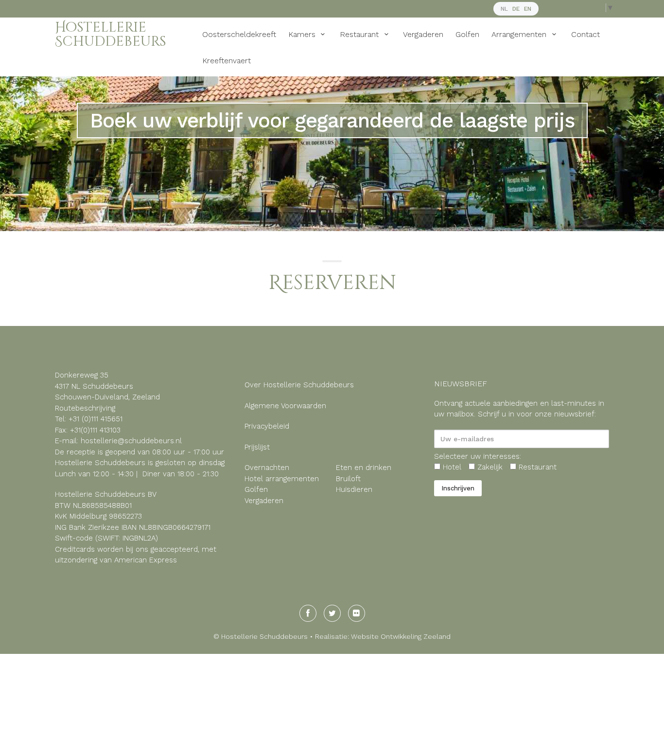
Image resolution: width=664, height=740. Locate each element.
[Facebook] (307, 613)
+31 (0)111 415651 (95, 419)
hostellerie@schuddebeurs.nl (130, 440)
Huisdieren (355, 489)
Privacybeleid (267, 426)
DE (516, 8)
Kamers (303, 34)
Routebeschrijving (85, 408)
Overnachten (267, 467)
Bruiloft (348, 478)
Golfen (467, 34)
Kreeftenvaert (226, 60)
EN (527, 8)
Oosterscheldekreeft (239, 34)
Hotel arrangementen (282, 478)
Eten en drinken (363, 467)
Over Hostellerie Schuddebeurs (299, 384)
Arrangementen (520, 34)
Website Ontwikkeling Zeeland (401, 636)
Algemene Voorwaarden (285, 405)
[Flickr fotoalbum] (356, 613)
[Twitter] (332, 613)
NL (504, 8)
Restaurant (360, 34)
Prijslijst (257, 447)
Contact (585, 34)
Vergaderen (423, 34)
